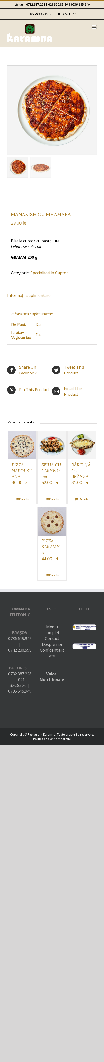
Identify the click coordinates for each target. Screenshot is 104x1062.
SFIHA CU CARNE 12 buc (51, 470)
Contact (52, 638)
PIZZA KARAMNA (50, 546)
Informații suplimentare (29, 295)
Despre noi (52, 644)
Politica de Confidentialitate (52, 739)
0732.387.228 (35, 4)
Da (38, 324)
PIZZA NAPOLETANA (21, 470)
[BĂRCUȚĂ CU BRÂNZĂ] (82, 445)
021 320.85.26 (58, 4)
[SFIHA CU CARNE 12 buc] (52, 445)
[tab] (52, 295)
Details (24, 499)
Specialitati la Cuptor (49, 272)
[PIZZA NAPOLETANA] (22, 445)
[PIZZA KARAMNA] (52, 521)
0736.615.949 (80, 4)
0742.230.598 (19, 650)
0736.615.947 (19, 638)
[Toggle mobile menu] (94, 26)
